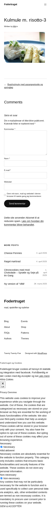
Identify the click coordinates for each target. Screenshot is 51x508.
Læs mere (44, 376)
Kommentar (9, 129)
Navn (7, 158)
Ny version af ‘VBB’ (14, 283)
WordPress (42, 353)
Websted (8, 182)
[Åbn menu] (45, 4)
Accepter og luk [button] (29, 376)
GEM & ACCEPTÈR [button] (11, 506)
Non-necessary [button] (8, 474)
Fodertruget (10, 4)
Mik (14, 26)
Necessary (9, 447)
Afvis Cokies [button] (6, 379)
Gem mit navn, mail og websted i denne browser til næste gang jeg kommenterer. (24, 194)
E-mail (7, 170)
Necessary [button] (5, 443)
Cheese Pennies (13, 253)
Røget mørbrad (12, 261)
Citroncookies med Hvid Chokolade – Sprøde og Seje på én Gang (21, 273)
